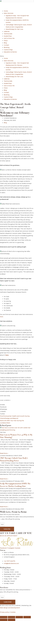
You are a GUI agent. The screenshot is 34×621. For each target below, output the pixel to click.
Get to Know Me (9, 38)
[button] (17, 56)
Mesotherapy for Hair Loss (14, 29)
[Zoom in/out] (3, 617)
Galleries (7, 31)
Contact (6, 45)
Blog (5, 43)
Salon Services (8, 13)
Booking (6, 47)
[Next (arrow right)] (11, 620)
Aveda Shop (8, 36)
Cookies (13, 612)
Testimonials (8, 34)
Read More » (4, 453)
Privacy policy (4, 612)
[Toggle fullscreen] (11, 617)
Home (6, 11)
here (1, 316)
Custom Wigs (8, 50)
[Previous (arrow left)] (3, 620)
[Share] (19, 617)
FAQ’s (6, 40)
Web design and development (10, 608)
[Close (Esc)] (27, 617)
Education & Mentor (10, 52)
